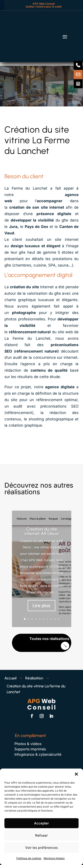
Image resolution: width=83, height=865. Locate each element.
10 (58, 619)
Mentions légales (54, 858)
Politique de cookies (28, 858)
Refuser (41, 835)
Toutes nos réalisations (49, 638)
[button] (76, 774)
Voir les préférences (41, 847)
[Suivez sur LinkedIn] (51, 716)
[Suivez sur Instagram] (42, 716)
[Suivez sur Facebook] (32, 716)
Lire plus (41, 605)
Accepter (41, 823)
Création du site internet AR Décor (41, 531)
